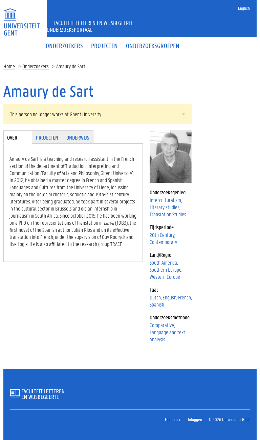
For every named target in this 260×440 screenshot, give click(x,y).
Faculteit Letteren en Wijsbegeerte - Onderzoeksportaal (92, 26)
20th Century (162, 234)
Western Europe (165, 276)
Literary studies (164, 207)
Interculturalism (165, 199)
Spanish (157, 304)
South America (163, 262)
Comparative (162, 324)
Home (9, 66)
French (184, 297)
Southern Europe (165, 269)
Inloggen (195, 419)
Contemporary (163, 241)
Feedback (172, 419)
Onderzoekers (35, 66)
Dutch (155, 297)
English (244, 8)
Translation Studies (168, 214)
